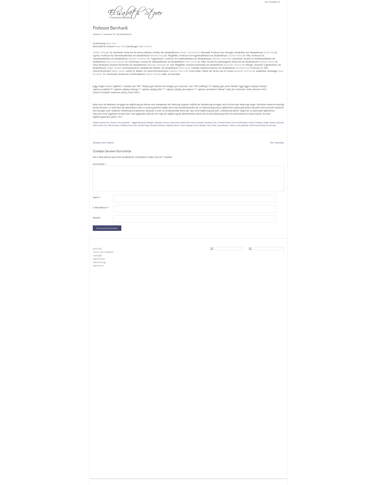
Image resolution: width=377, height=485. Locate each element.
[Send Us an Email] (92, 2)
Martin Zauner (114, 125)
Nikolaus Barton (172, 125)
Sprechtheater (222, 125)
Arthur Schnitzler (197, 122)
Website (96, 217)
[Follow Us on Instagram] (97, 2)
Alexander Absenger (146, 122)
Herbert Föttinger (255, 122)
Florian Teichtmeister (239, 122)
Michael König (143, 125)
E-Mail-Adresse (101, 207)
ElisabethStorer (126, 34)
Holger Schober (269, 122)
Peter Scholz (211, 125)
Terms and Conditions (103, 252)
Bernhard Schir (211, 122)
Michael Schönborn (158, 125)
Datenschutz (99, 258)
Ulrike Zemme (255, 125)
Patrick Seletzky (199, 125)
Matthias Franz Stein (129, 125)
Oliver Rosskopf (186, 125)
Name (96, 197)
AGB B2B (97, 248)
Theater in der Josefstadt (119, 122)
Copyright (97, 255)
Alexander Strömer (162, 122)
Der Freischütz (277, 142)
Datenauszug (99, 262)
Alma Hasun (175, 122)
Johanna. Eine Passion (103, 142)
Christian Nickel (224, 122)
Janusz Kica (104, 122)
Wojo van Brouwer (268, 125)
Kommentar (99, 164)
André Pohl (185, 122)
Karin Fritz (103, 125)
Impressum (98, 265)
